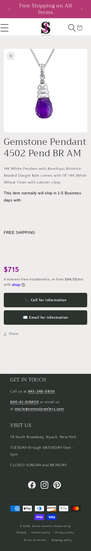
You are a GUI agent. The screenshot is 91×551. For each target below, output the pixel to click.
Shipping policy (61, 540)
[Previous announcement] (9, 9)
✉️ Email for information (45, 317)
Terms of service (35, 540)
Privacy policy (65, 532)
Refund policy (40, 532)
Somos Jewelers (43, 526)
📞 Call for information (45, 300)
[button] (72, 28)
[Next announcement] (81, 9)
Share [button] (13, 334)
